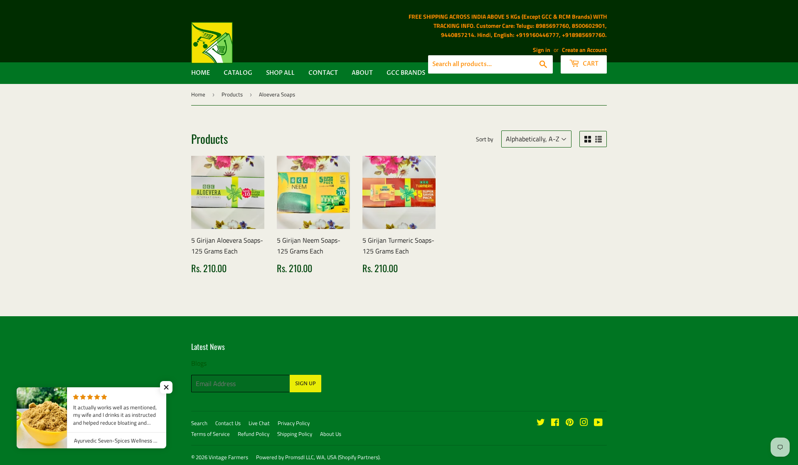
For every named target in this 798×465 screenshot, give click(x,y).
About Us (330, 434)
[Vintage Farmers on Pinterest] (569, 423)
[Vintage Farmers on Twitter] (541, 423)
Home (200, 73)
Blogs (199, 363)
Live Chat (259, 423)
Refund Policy (253, 434)
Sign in (541, 50)
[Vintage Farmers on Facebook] (555, 423)
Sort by (484, 139)
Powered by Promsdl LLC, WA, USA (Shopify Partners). (318, 457)
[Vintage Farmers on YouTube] (598, 423)
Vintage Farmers (228, 457)
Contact (323, 73)
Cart (589, 64)
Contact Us (228, 423)
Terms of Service (210, 434)
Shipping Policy (294, 434)
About (362, 73)
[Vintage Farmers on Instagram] (584, 423)
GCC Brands (406, 73)
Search (199, 423)
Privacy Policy (294, 423)
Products (232, 94)
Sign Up (305, 383)
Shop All (280, 73)
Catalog (238, 73)
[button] (166, 387)
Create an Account (584, 50)
